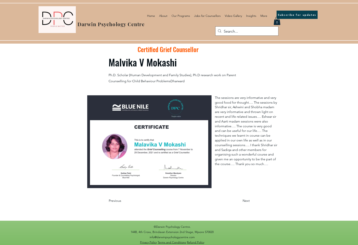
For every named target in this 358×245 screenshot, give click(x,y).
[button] (277, 21)
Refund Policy (195, 242)
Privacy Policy (148, 242)
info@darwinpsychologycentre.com (172, 237)
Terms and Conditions (172, 242)
